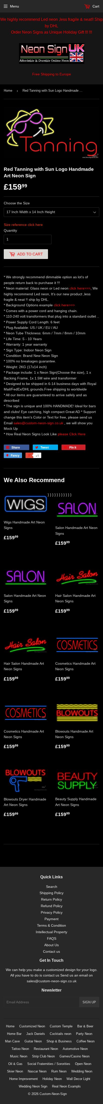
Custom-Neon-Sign (53, 1094)
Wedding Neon (81, 1071)
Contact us (51, 951)
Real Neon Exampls (66, 1086)
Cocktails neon (60, 1034)
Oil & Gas (15, 1064)
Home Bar (14, 1034)
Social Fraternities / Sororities (48, 1064)
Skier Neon (15, 1071)
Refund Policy (51, 906)
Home (8, 90)
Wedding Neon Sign (33, 1086)
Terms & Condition (51, 925)
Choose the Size (17, 203)
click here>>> (80, 288)
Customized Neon (32, 1026)
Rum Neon (58, 1071)
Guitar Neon (33, 1041)
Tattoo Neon (20, 1049)
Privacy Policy (51, 912)
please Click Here (72, 434)
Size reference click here (23, 225)
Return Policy (51, 899)
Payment (51, 919)
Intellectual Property (51, 932)
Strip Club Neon (43, 1056)
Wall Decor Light (78, 1079)
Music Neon (18, 1056)
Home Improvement (23, 1079)
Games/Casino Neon (75, 1056)
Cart (95, 6)
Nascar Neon (37, 1071)
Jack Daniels (35, 1034)
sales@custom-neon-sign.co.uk (39, 423)
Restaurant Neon (46, 1049)
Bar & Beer (85, 1026)
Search (51, 887)
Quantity (10, 230)
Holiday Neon (52, 1079)
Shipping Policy (52, 893)
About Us (51, 945)
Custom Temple (61, 1026)
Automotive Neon (75, 1049)
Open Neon (83, 1064)
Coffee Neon (85, 1041)
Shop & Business (59, 1041)
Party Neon (84, 1034)
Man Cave (12, 1041)
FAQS (51, 938)
